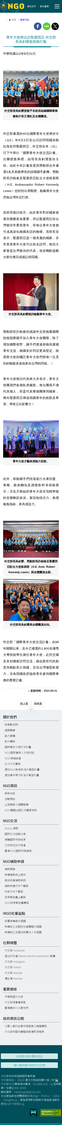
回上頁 (24, 703)
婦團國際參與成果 (15, 839)
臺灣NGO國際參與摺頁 (18, 851)
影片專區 (10, 741)
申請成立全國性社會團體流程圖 (23, 926)
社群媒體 (10, 943)
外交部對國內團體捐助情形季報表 (24, 1032)
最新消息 (24, 19)
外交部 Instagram (15, 961)
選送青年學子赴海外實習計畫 (22, 775)
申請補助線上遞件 (15, 875)
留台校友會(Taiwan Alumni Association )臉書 (30, 956)
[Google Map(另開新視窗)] (56, 1080)
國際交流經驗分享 (15, 834)
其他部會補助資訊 (15, 880)
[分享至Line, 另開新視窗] (46, 26)
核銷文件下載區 (14, 891)
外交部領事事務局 (15, 1002)
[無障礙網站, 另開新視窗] (50, 1112)
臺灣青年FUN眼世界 (17, 1008)
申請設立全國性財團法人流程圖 (23, 932)
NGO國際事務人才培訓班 (19, 753)
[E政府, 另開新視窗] (33, 1112)
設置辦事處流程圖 (15, 921)
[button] (31, 710)
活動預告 (10, 799)
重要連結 (10, 989)
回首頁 (38, 703)
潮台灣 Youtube (13, 978)
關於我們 (10, 717)
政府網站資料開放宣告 (29, 1056)
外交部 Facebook (15, 950)
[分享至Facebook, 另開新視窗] (38, 26)
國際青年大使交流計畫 (18, 747)
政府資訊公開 (13, 1018)
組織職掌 (10, 730)
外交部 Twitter (13, 967)
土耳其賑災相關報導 (16, 804)
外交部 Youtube (13, 973)
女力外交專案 (13, 764)
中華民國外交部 (14, 997)
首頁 (14, 19)
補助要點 (10, 869)
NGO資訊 (10, 786)
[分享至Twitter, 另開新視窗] (55, 26)
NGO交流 (10, 821)
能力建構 (10, 736)
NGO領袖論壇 (13, 758)
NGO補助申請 (13, 861)
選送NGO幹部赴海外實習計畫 (22, 769)
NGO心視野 (11, 828)
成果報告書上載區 (15, 897)
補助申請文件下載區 (16, 886)
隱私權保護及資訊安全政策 (29, 1065)
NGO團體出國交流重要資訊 (21, 810)
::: (7, 19)
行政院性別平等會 (15, 845)
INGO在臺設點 (14, 913)
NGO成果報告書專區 (17, 903)
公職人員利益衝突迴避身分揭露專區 (26, 1026)
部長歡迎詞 (11, 724)
